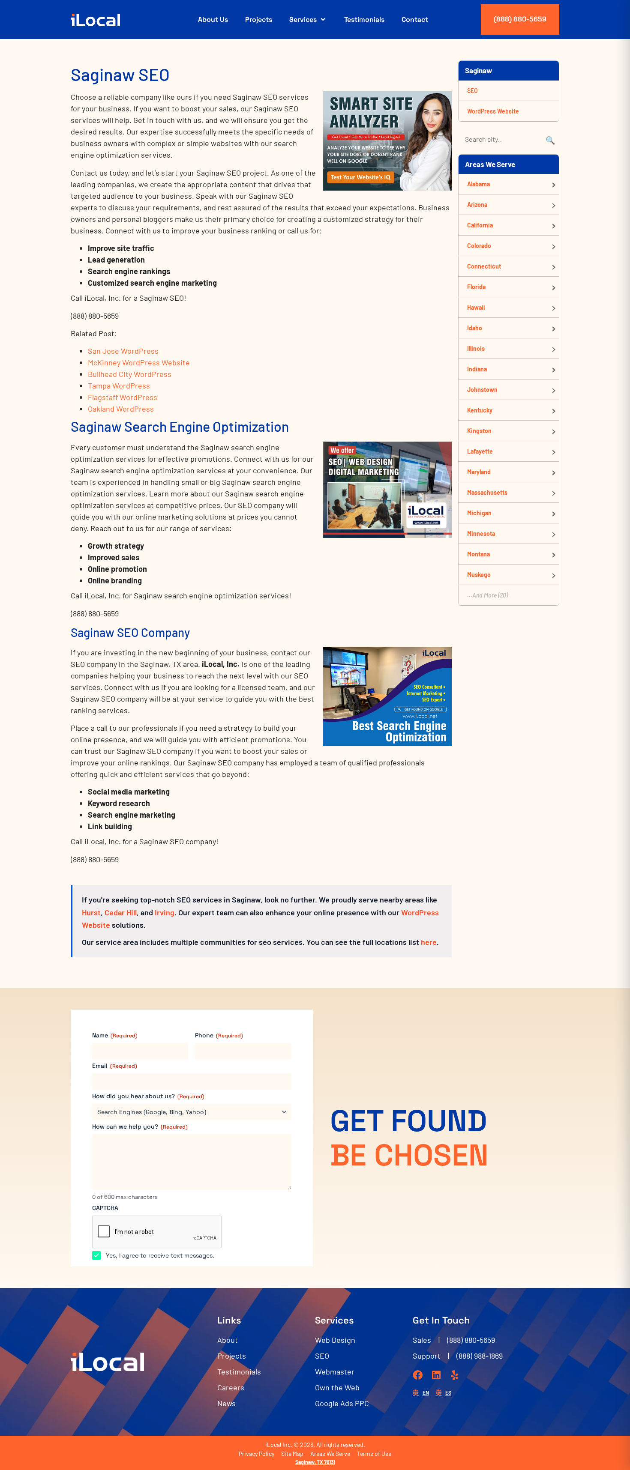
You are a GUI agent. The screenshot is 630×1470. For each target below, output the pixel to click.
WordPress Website (493, 111)
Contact (415, 19)
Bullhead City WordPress (129, 374)
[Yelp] (454, 1375)
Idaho (474, 328)
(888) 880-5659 (520, 19)
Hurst (91, 912)
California (480, 225)
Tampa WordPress (119, 385)
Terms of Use (374, 1453)
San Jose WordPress (123, 351)
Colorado (479, 245)
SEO (472, 90)
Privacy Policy (256, 1453)
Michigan (479, 513)
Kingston (479, 430)
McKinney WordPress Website (139, 362)
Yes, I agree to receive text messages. (160, 1255)
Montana (478, 554)
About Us (213, 19)
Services (303, 19)
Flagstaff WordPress (122, 397)
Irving (164, 912)
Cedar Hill (121, 912)
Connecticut (484, 266)
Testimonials (364, 19)
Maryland (479, 471)
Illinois (476, 348)
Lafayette (480, 451)
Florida (476, 286)
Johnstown (482, 389)
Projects (258, 19)
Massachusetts (487, 492)
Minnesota (481, 533)
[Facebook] (418, 1375)
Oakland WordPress (121, 408)
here (429, 942)
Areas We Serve (330, 1453)
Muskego (479, 574)
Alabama (478, 184)
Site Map (292, 1453)
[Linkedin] (436, 1375)
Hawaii (476, 307)
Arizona (477, 204)
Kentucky (479, 410)
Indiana (477, 369)
